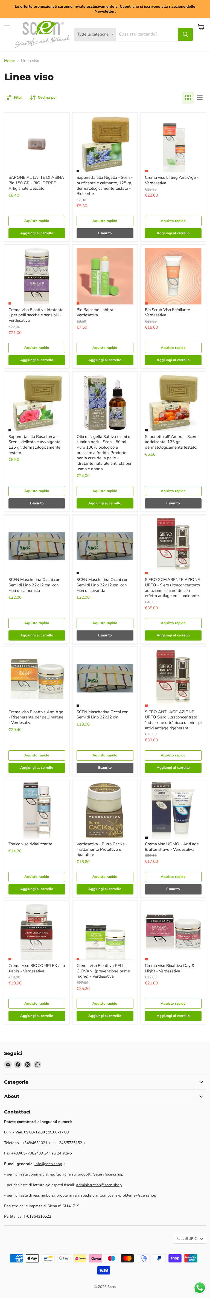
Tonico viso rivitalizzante (30, 844)
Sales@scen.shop (108, 1174)
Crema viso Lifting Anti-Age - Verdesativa (172, 180)
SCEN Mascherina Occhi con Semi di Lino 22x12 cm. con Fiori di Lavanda (103, 585)
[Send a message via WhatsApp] (199, 1287)
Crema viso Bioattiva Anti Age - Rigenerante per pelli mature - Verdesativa (35, 717)
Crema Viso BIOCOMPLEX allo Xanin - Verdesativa (36, 968)
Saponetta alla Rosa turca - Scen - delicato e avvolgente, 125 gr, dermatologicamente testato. (34, 444)
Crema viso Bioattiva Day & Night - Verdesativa (169, 968)
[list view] (200, 98)
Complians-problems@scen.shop (128, 1195)
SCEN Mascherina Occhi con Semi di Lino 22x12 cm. (103, 714)
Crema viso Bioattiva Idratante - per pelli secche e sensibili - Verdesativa (35, 315)
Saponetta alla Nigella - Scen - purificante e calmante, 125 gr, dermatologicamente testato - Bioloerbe (105, 185)
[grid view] (188, 98)
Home (9, 61)
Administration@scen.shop (99, 1185)
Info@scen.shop (48, 1164)
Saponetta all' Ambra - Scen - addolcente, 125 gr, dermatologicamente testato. (172, 442)
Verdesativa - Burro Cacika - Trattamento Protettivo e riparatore (102, 849)
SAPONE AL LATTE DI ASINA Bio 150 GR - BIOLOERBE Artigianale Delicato (36, 183)
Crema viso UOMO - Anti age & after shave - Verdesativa (172, 846)
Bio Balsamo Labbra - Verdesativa (96, 312)
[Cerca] (185, 34)
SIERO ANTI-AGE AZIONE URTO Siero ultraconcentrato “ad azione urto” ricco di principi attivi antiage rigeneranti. (173, 720)
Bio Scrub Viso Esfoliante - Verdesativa (169, 312)
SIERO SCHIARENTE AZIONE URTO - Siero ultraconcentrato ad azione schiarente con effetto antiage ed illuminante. (172, 587)
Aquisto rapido (36, 220)
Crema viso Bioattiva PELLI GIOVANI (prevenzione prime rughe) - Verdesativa (103, 971)
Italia (187, 1238)
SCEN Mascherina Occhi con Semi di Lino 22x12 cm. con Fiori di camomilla (34, 585)
